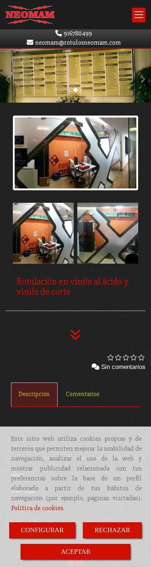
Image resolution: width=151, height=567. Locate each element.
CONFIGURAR (42, 530)
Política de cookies (37, 508)
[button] (11, 76)
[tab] (34, 395)
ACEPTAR (76, 551)
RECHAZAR (112, 530)
